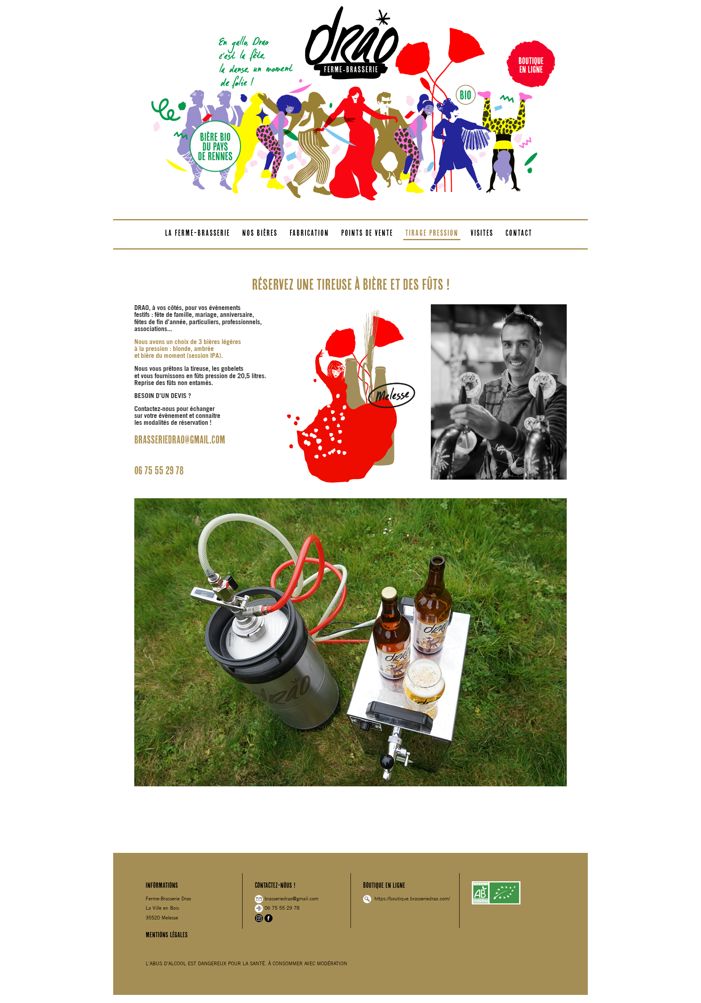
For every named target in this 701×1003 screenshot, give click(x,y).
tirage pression (431, 232)
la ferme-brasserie (197, 232)
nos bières (259, 232)
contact (518, 232)
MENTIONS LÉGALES (167, 934)
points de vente (367, 232)
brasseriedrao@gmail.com (290, 898)
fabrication (309, 232)
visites (482, 232)
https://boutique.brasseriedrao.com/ (410, 898)
